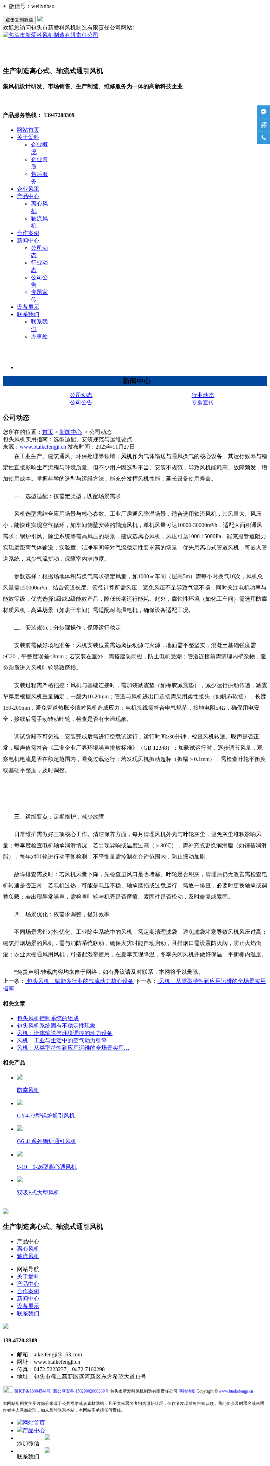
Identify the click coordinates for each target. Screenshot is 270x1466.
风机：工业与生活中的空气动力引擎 (62, 1040)
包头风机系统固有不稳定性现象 (56, 1026)
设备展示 (28, 307)
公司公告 (81, 402)
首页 (47, 432)
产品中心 (28, 196)
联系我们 (28, 314)
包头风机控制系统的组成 (48, 1018)
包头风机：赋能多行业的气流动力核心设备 (79, 981)
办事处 (39, 336)
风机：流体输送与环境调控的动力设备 (64, 1033)
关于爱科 (28, 137)
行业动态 (203, 395)
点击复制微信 (19, 19)
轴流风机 (28, 1256)
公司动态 (81, 395)
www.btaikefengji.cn (43, 447)
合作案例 (28, 233)
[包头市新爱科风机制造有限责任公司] (50, 35)
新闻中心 (28, 240)
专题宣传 (203, 402)
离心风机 (28, 1249)
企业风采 (28, 189)
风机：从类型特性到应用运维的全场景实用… (73, 1048)
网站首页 (28, 130)
